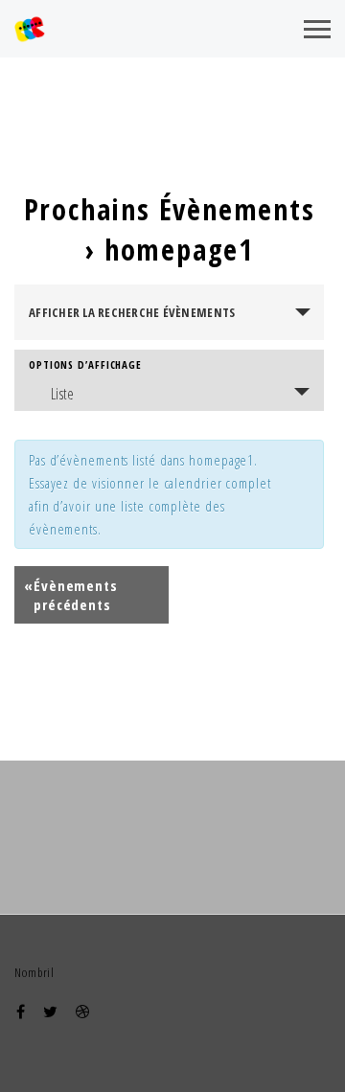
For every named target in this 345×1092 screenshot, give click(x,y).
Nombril (34, 972)
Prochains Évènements (169, 209)
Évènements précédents (71, 595)
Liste (63, 393)
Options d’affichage (85, 364)
